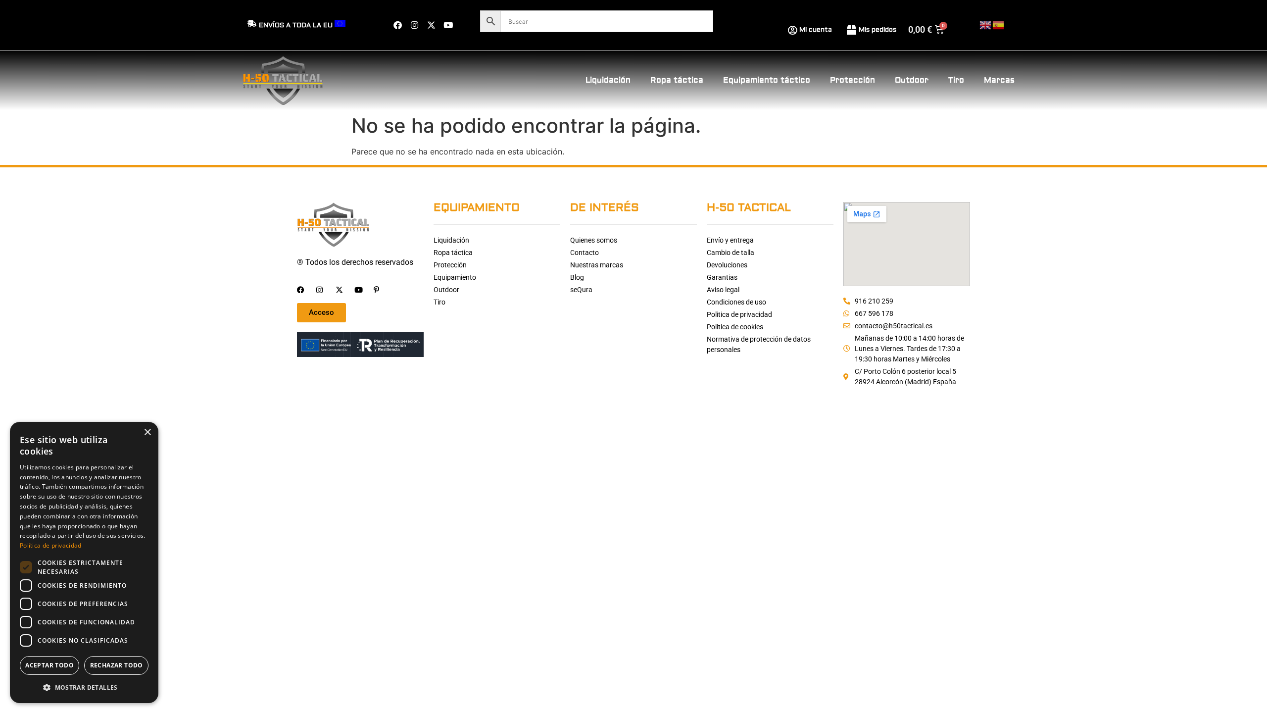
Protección (852, 80)
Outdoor (911, 80)
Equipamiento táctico (766, 80)
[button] (84, 687)
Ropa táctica (676, 80)
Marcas (999, 80)
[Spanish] (998, 24)
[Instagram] (414, 25)
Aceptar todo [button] (49, 665)
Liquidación (608, 80)
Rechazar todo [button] (116, 665)
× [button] (147, 432)
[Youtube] (447, 25)
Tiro (956, 80)
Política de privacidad (51, 545)
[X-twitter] (431, 25)
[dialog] (84, 562)
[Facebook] (397, 25)
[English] (985, 24)
